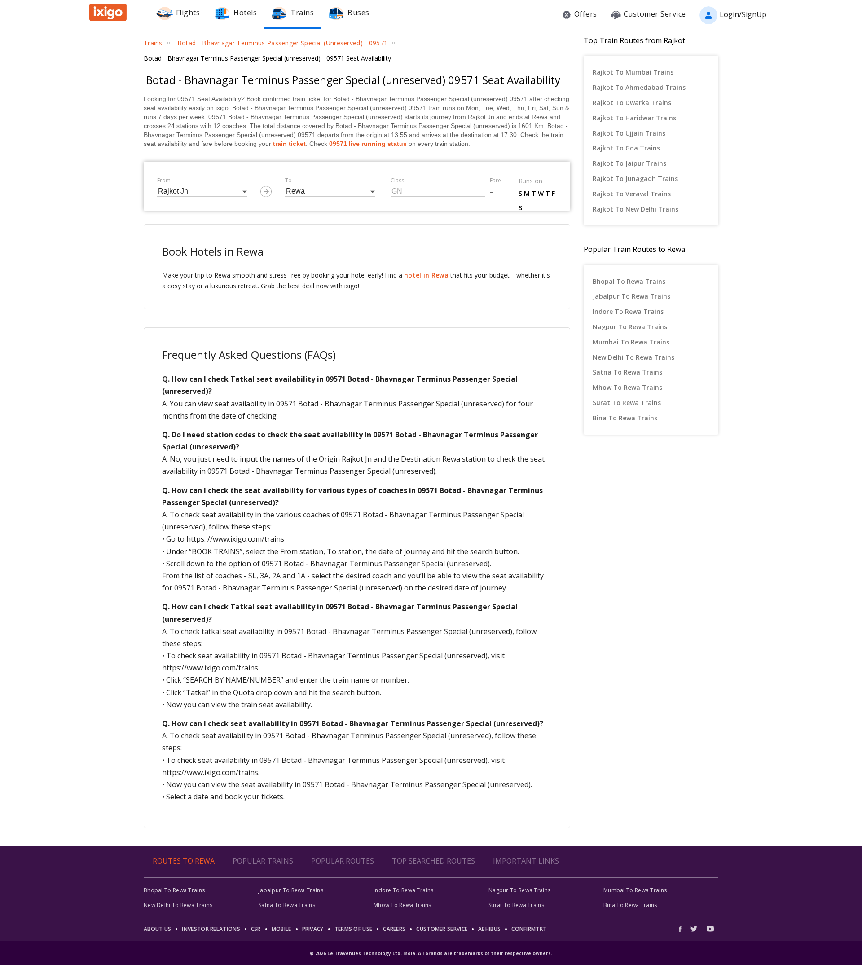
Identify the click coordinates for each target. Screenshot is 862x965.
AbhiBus (489, 929)
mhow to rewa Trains (627, 387)
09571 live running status (368, 143)
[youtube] (710, 929)
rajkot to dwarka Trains (632, 102)
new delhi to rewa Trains (633, 357)
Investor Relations (211, 929)
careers (394, 929)
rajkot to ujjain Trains (629, 133)
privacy (313, 929)
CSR (256, 929)
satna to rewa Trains (627, 372)
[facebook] (682, 929)
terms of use (353, 929)
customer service (441, 929)
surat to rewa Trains (627, 402)
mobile (281, 929)
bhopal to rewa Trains (629, 281)
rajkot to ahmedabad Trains (639, 87)
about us (157, 929)
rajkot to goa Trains (626, 148)
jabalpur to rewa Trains (631, 296)
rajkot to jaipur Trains (629, 163)
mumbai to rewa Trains (631, 342)
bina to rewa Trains (625, 418)
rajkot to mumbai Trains (633, 72)
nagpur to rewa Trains (630, 326)
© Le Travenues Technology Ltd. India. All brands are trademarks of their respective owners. (431, 953)
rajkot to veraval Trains (632, 193)
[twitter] (694, 929)
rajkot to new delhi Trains (635, 209)
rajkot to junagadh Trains (635, 178)
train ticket (289, 143)
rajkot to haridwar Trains (634, 118)
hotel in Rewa (426, 275)
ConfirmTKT (528, 929)
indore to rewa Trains (628, 311)
